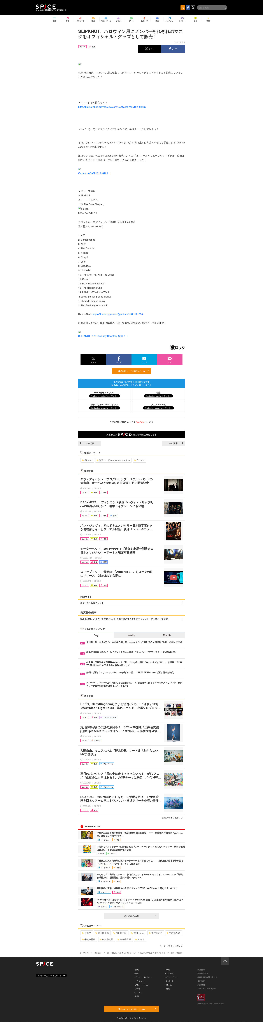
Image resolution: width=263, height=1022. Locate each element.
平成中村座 (89, 939)
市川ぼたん (139, 932)
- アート (137, 988)
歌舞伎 (87, 932)
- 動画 (167, 969)
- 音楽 (136, 969)
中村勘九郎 (174, 932)
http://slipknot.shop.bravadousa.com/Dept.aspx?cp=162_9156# (112, 107)
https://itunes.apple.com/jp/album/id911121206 (118, 314)
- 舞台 (136, 973)
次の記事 (173, 443)
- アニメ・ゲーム (141, 984)
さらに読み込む (131, 915)
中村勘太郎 (107, 939)
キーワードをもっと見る (170, 945)
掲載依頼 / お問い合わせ (207, 977)
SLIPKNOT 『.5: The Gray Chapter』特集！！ (103, 336)
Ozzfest (140, 460)
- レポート (169, 981)
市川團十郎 (103, 932)
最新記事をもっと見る (171, 817)
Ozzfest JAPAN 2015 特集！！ (94, 173)
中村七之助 (156, 932)
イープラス (84, 952)
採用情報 (201, 981)
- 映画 (136, 996)
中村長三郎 (125, 939)
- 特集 (167, 988)
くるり (141, 939)
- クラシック (139, 981)
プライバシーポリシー (206, 988)
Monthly (167, 635)
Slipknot (88, 460)
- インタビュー (171, 977)
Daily (96, 635)
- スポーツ (138, 992)
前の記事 (89, 443)
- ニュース (169, 973)
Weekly (131, 635)
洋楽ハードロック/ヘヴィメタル (114, 460)
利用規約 (201, 984)
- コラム (168, 984)
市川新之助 (121, 932)
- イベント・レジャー (142, 977)
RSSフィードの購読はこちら (133, 371)
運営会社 (201, 969)
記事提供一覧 (202, 973)
